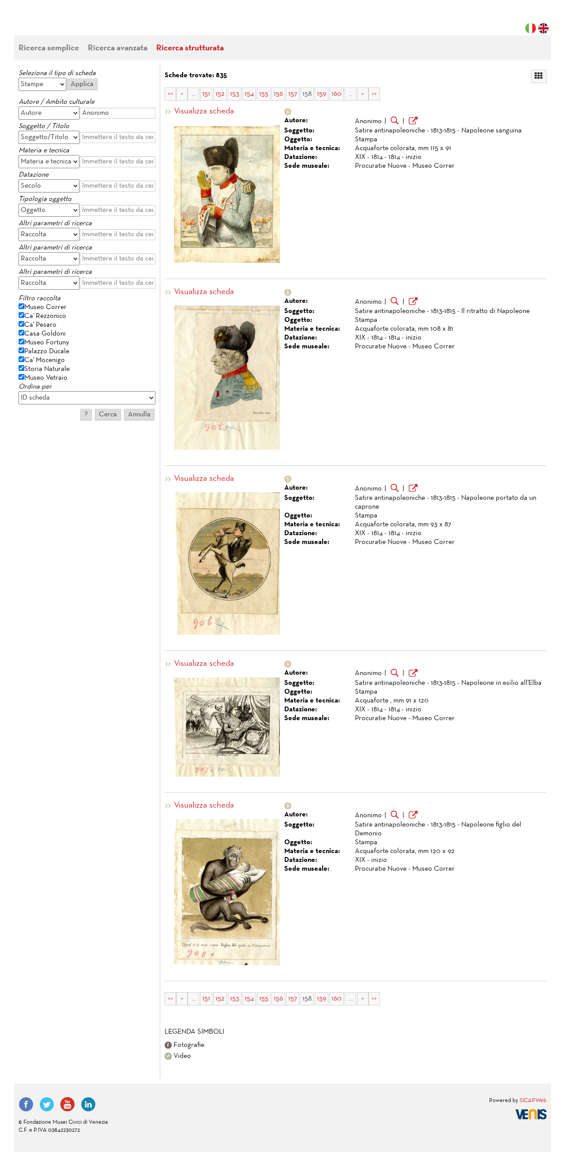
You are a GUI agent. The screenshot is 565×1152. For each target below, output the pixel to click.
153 (234, 94)
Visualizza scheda (204, 111)
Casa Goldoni (45, 334)
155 (263, 94)
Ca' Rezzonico (45, 316)
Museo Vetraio (46, 378)
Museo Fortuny (46, 343)
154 (249, 94)
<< (170, 94)
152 (220, 94)
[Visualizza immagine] (227, 194)
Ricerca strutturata (190, 48)
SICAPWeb (533, 1100)
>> (374, 94)
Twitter (46, 1104)
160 (336, 94)
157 (292, 94)
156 (278, 94)
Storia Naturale (47, 369)
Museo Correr (45, 307)
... (194, 94)
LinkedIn (88, 1104)
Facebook (26, 1104)
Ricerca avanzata (117, 48)
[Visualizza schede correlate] (394, 121)
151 (206, 94)
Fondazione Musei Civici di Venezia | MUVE (54, 22)
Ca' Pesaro (40, 325)
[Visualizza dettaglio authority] (413, 122)
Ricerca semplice (49, 48)
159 (321, 94)
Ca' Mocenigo (44, 360)
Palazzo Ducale (46, 351)
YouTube (67, 1104)
